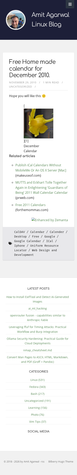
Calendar (37, 232)
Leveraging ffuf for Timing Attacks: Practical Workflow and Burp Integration (37, 329)
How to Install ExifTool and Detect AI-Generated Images (37, 299)
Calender (57, 232)
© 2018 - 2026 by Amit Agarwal (22, 461)
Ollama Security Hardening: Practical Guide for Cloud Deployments (38, 341)
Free (35, 236)
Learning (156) (37, 408)
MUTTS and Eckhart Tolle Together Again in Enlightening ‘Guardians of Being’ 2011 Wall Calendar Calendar (41, 187)
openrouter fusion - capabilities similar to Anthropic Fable (37, 317)
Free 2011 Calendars (30, 205)
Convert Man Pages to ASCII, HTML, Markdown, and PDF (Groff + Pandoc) (37, 359)
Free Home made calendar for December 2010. (32, 69)
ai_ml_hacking (37, 308)
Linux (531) (37, 380)
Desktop (20, 236)
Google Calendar (27, 241)
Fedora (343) (37, 387)
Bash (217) (37, 394)
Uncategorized (20, 86)
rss (42, 461)
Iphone (19, 245)
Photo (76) (37, 415)
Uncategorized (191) (37, 401)
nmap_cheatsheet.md (37, 350)
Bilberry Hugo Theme (60, 461)
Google (49, 236)
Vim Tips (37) (37, 421)
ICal (49, 241)
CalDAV (19, 232)
